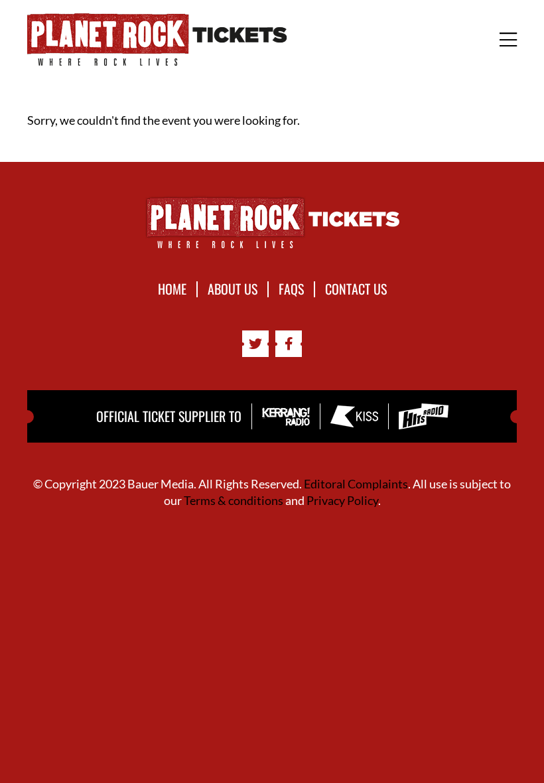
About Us (232, 289)
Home (172, 289)
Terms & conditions (233, 500)
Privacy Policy (342, 500)
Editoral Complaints (356, 483)
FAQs (291, 289)
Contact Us (356, 289)
